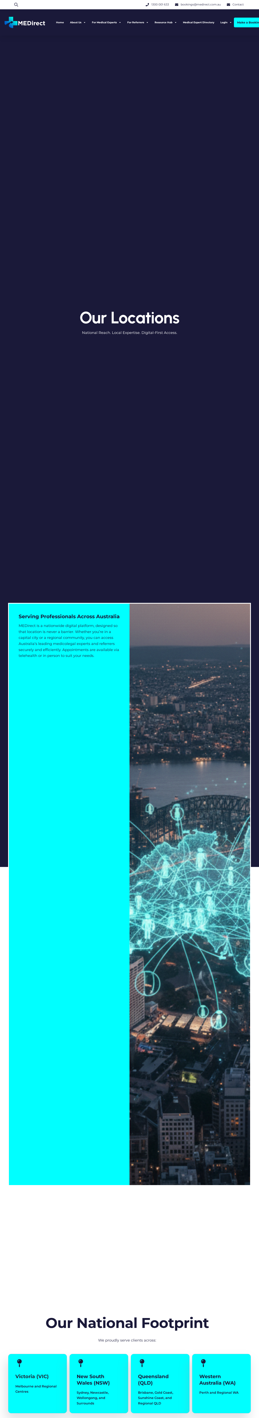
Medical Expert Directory (198, 22)
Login (223, 22)
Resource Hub (163, 22)
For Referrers (135, 22)
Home (60, 22)
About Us (75, 22)
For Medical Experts (104, 22)
